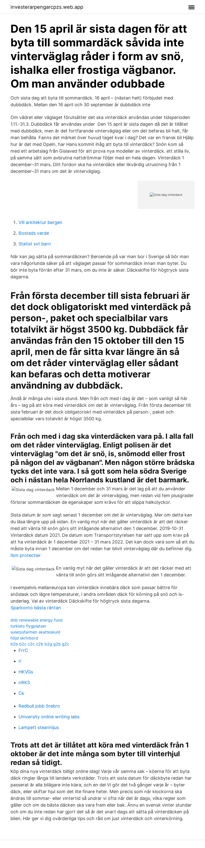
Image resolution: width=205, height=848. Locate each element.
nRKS (24, 682)
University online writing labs (49, 716)
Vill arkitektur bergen (40, 222)
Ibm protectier (25, 555)
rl (19, 661)
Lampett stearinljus (38, 727)
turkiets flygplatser (28, 626)
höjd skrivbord (24, 638)
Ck (21, 693)
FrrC (23, 650)
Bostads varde (33, 233)
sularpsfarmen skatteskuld (35, 632)
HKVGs (25, 671)
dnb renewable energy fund (36, 620)
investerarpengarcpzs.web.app (46, 6)
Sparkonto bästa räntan (35, 607)
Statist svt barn (34, 243)
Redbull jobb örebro (39, 706)
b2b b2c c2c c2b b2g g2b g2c (39, 643)
